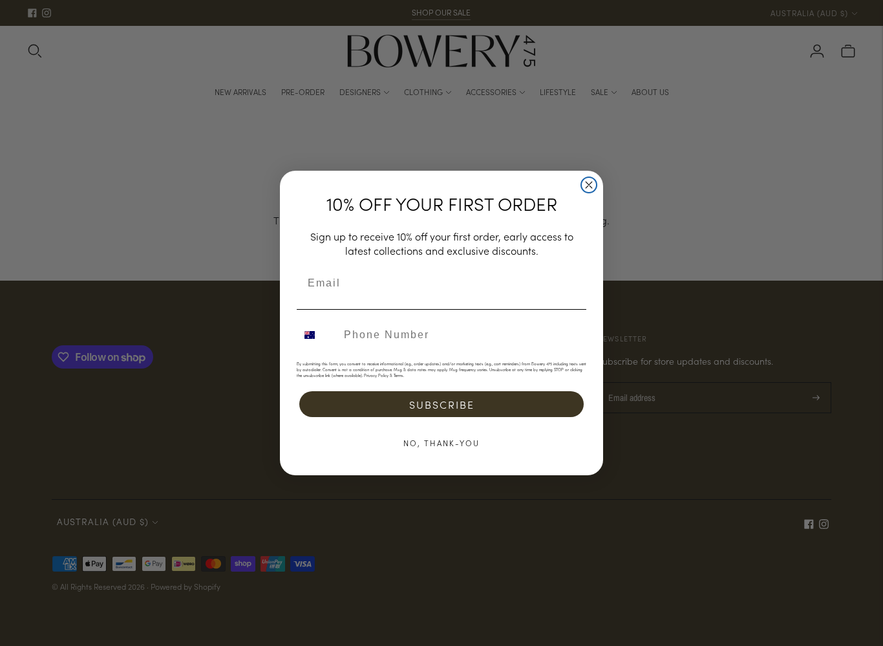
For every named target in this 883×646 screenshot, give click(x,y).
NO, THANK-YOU (441, 442)
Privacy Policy (376, 375)
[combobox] (317, 335)
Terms (398, 375)
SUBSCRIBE (441, 404)
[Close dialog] (589, 185)
